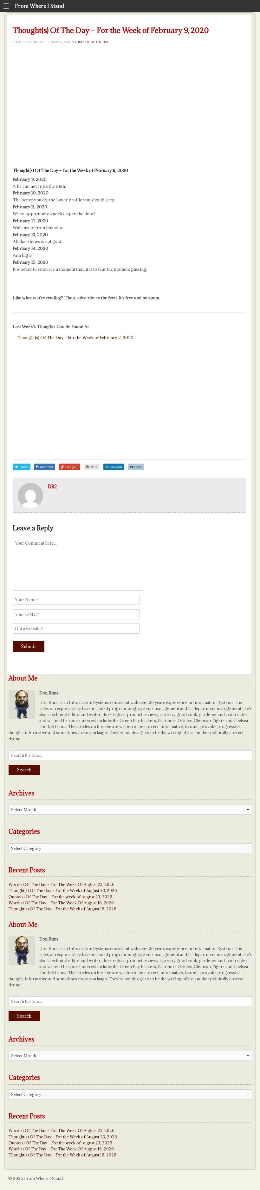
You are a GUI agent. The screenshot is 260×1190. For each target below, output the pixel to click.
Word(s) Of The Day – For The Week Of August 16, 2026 (61, 902)
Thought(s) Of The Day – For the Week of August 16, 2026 (62, 908)
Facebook (45, 467)
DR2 (33, 42)
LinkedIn (115, 467)
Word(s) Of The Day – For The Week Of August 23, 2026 (61, 884)
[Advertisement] (129, 113)
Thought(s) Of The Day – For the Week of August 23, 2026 (63, 890)
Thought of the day (91, 42)
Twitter (23, 467)
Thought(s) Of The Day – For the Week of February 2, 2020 (75, 337)
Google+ (71, 467)
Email (137, 467)
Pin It (93, 467)
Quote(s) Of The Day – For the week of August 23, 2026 (60, 896)
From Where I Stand (39, 6)
